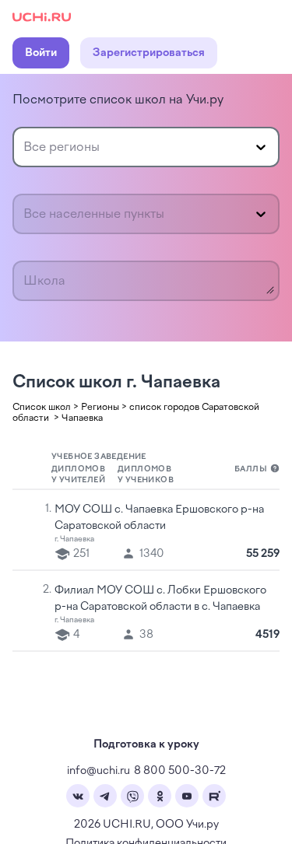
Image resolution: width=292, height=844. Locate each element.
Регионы (100, 406)
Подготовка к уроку (146, 744)
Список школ (41, 406)
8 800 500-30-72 (180, 770)
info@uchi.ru (98, 770)
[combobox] (24, 147)
